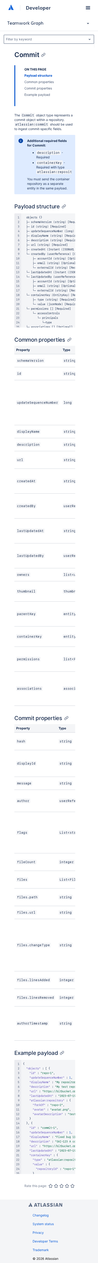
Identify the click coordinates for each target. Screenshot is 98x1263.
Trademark (41, 1250)
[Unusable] (50, 1186)
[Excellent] (72, 1186)
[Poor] (56, 1186)
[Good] (67, 1186)
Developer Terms (45, 1241)
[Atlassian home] (11, 7)
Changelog (41, 1215)
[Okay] (61, 1186)
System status (43, 1224)
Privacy (38, 1232)
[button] (88, 7)
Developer (38, 7)
